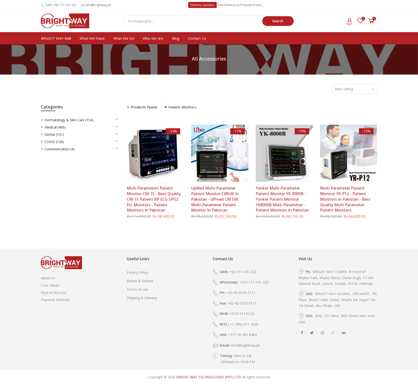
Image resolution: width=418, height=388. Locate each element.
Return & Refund (140, 281)
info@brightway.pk (98, 5)
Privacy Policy (137, 272)
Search (278, 21)
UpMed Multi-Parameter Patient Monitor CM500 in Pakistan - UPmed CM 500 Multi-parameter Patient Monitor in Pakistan (215, 199)
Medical (55, 127)
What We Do (123, 38)
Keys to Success (53, 292)
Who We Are (153, 38)
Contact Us (197, 38)
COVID (54, 141)
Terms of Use (137, 289)
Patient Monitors (182, 107)
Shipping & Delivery (142, 298)
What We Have (92, 38)
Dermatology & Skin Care (69, 120)
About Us (48, 278)
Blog (175, 38)
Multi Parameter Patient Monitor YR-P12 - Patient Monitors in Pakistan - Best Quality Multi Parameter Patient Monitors (345, 199)
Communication (60, 149)
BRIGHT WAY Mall (56, 38)
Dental (54, 134)
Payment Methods (55, 299)
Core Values (50, 285)
